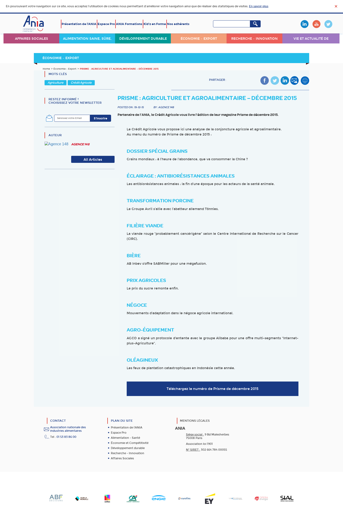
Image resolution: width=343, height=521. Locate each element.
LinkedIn (304, 24)
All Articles (93, 159)
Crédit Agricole (81, 83)
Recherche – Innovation (254, 39)
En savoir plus (258, 6)
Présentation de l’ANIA (79, 24)
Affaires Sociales (122, 458)
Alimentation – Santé (125, 437)
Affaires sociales (31, 39)
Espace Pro (106, 24)
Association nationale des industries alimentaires (68, 429)
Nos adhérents (178, 24)
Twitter (328, 24)
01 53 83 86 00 (66, 437)
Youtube (316, 24)
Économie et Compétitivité (129, 443)
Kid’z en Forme (155, 24)
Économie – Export (199, 39)
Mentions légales (195, 420)
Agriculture (55, 83)
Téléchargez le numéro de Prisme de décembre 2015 (213, 389)
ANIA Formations (129, 24)
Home (46, 69)
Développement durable (143, 39)
